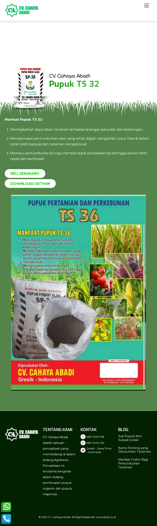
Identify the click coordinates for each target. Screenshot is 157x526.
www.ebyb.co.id (106, 517)
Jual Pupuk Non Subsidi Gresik (130, 438)
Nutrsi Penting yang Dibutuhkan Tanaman (134, 450)
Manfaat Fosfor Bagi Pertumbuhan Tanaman (133, 463)
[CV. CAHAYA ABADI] (21, 16)
